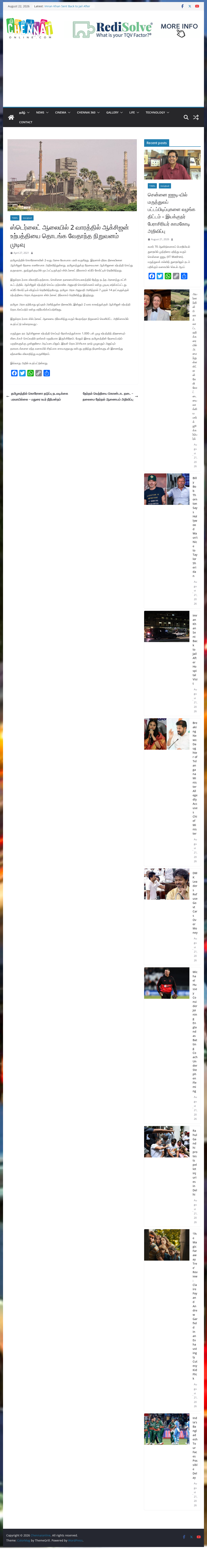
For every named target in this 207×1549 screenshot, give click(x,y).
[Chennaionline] (11, 117)
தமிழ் (22, 112)
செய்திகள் (27, 217)
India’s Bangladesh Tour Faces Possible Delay (195, 1447)
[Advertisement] (103, 76)
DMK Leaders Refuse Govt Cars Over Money (195, 903)
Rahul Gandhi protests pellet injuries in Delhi (195, 1162)
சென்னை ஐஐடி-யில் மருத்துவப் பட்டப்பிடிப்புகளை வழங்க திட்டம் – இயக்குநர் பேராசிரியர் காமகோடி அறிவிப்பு (171, 212)
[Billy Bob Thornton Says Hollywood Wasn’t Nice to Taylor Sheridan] (166, 540)
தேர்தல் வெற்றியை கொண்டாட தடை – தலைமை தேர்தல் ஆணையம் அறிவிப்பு (108, 396)
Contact (25, 122)
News (40, 112)
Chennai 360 (86, 112)
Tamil (15, 217)
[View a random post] (196, 117)
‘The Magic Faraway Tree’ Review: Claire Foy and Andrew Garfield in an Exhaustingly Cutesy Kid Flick (195, 1306)
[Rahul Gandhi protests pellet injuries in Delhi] (166, 1176)
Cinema (60, 112)
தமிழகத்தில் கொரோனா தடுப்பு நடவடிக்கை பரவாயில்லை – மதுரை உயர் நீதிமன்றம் (39, 396)
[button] (27, 112)
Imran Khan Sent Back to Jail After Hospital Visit (195, 649)
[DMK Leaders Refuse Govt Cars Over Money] (166, 916)
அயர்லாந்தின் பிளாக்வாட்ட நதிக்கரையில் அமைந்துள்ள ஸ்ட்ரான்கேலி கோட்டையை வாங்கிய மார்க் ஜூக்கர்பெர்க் (195, 366)
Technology (155, 112)
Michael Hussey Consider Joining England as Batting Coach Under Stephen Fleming (195, 1031)
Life (132, 112)
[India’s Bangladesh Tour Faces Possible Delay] (166, 1461)
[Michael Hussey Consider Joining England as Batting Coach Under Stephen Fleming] (166, 1045)
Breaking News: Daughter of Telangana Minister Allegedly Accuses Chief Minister (195, 778)
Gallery (112, 112)
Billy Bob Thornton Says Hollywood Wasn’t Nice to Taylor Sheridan (195, 527)
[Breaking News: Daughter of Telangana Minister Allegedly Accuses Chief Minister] (166, 792)
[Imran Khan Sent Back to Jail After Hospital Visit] (166, 663)
